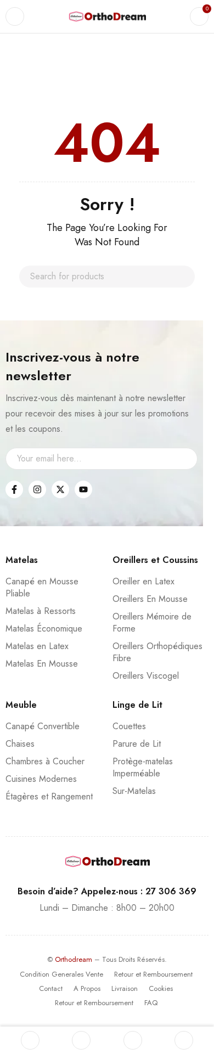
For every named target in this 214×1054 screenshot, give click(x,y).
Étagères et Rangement (49, 796)
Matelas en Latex (37, 646)
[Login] (183, 1040)
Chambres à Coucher (45, 761)
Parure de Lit (136, 743)
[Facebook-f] (14, 489)
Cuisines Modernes (41, 779)
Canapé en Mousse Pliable (41, 587)
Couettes (129, 726)
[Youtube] (83, 489)
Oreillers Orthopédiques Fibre (157, 652)
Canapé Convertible (42, 726)
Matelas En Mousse (41, 663)
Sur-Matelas (134, 791)
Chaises (20, 743)
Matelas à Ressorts (40, 611)
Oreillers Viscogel (145, 675)
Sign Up (184, 459)
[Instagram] (37, 489)
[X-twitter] (60, 489)
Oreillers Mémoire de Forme (152, 622)
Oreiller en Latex (143, 581)
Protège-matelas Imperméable (142, 767)
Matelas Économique (43, 628)
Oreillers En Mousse (150, 599)
